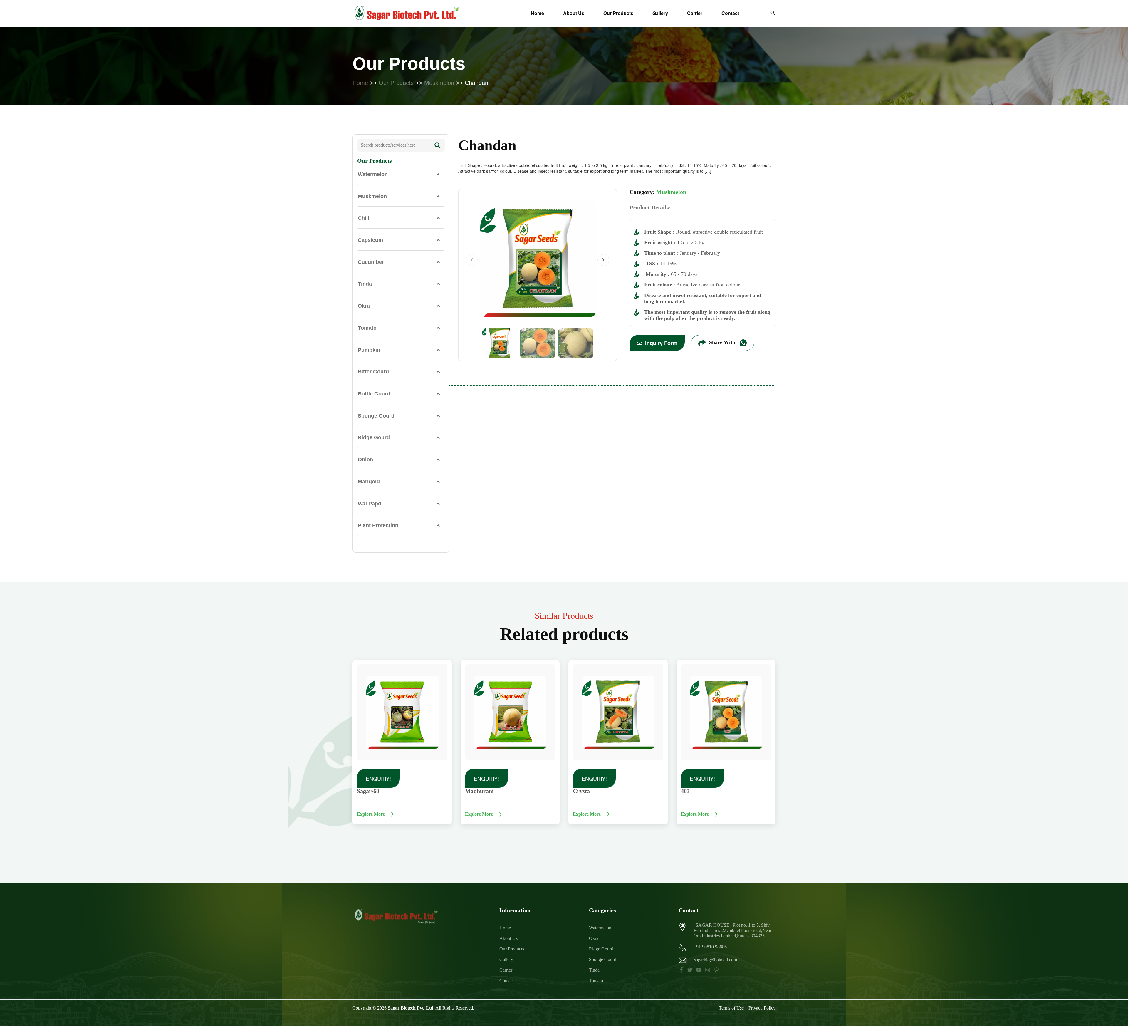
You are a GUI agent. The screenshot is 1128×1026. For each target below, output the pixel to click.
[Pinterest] (716, 970)
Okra (364, 306)
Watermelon (373, 174)
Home (537, 13)
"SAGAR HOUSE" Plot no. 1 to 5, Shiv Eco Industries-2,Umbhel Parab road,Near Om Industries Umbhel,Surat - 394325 (732, 930)
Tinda (365, 284)
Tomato (367, 328)
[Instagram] (707, 970)
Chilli (364, 218)
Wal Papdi (370, 504)
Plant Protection (378, 525)
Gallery (660, 13)
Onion (365, 459)
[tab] (400, 175)
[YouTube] (698, 970)
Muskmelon (439, 83)
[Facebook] (681, 970)
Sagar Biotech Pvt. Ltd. (411, 1007)
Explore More (371, 814)
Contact (730, 13)
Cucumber (371, 262)
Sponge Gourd (376, 416)
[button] (773, 13)
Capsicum (370, 240)
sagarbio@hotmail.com (715, 959)
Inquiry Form (661, 343)
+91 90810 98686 (710, 946)
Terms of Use (731, 1007)
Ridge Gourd (374, 437)
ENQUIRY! (378, 778)
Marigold (369, 481)
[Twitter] (690, 970)
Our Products (618, 13)
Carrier (694, 13)
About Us (573, 13)
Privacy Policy (762, 1007)
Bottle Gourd (374, 394)
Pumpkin (369, 350)
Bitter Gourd (373, 372)
